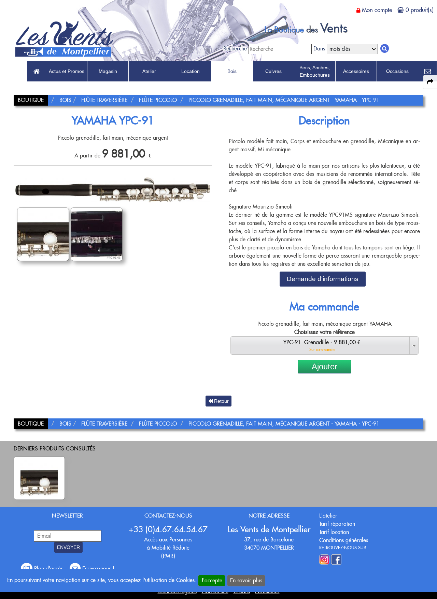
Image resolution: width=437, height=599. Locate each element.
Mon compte (377, 10)
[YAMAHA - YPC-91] (39, 478)
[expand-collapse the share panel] (430, 82)
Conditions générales (343, 540)
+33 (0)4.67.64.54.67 (168, 529)
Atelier (149, 71)
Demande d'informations (322, 278)
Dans (319, 48)
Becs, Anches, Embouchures (314, 71)
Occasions (397, 71)
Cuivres (273, 71)
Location (190, 71)
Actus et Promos (66, 71)
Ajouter (324, 366)
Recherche (235, 48)
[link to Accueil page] (36, 71)
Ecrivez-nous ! (97, 568)
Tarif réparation (337, 523)
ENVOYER (68, 547)
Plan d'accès (48, 568)
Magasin (108, 71)
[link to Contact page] (427, 71)
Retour (221, 401)
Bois (232, 71)
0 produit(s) (420, 10)
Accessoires (356, 71)
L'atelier (328, 515)
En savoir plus (246, 580)
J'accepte (211, 580)
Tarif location (334, 532)
